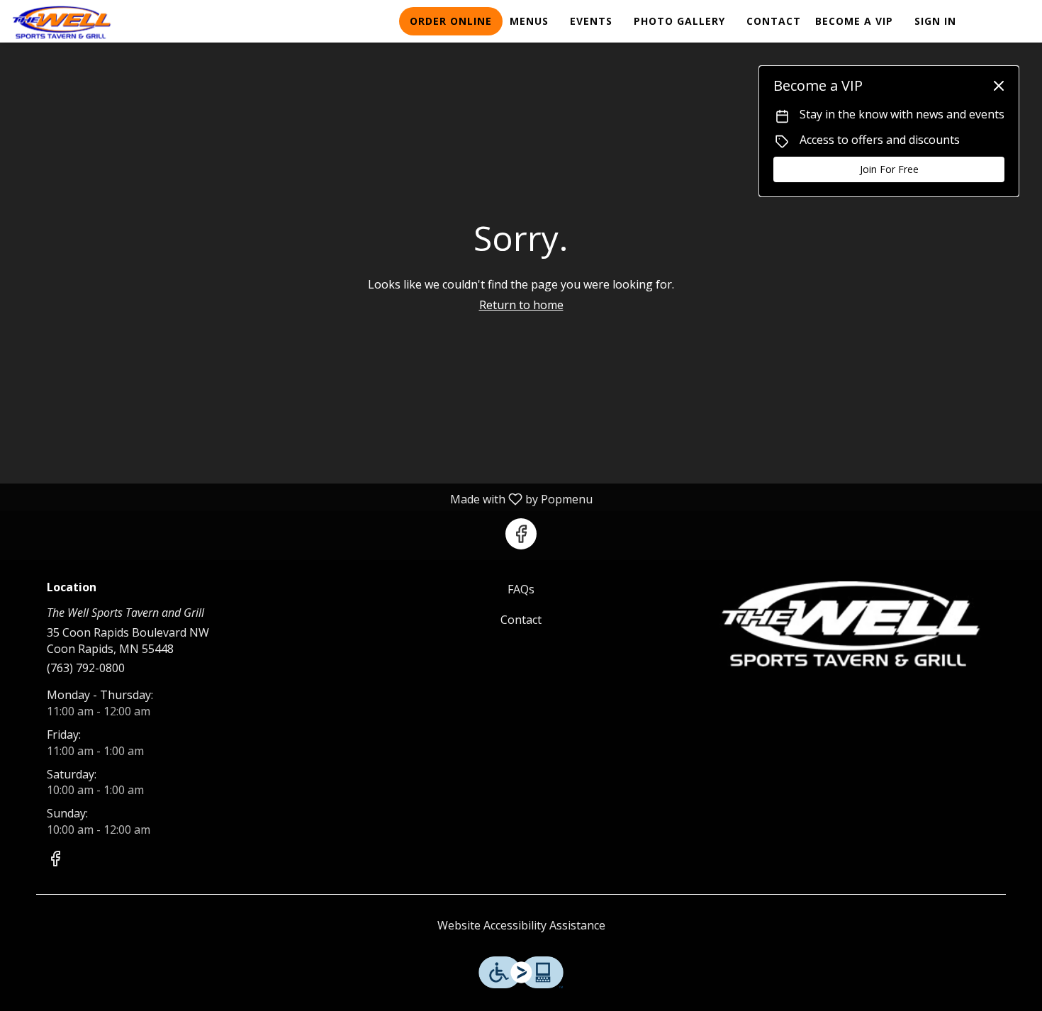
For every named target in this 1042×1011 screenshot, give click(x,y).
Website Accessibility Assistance (521, 925)
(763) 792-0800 (86, 668)
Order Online (451, 21)
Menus (529, 21)
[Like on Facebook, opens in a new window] (521, 533)
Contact (773, 21)
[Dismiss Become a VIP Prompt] (998, 85)
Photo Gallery (679, 21)
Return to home (521, 305)
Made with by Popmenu (302, 498)
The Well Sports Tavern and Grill (851, 623)
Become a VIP (854, 21)
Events (591, 21)
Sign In (935, 21)
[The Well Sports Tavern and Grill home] (75, 22)
